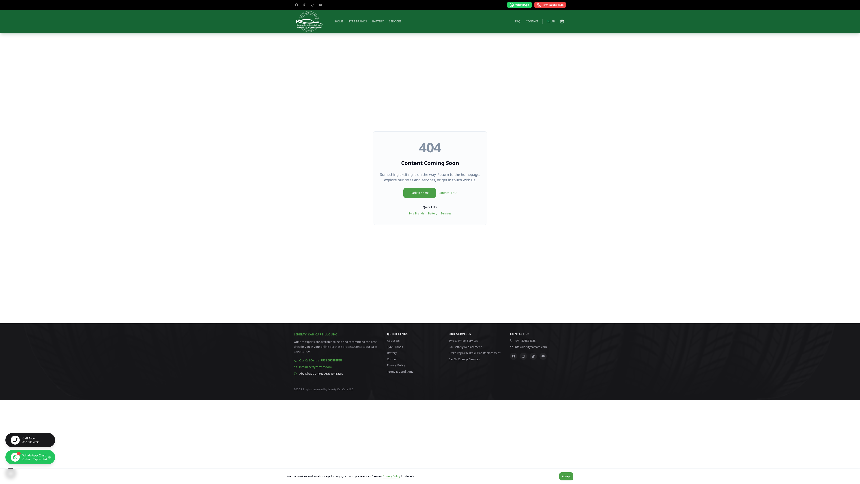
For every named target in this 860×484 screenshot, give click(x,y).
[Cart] (562, 21)
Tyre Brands (358, 21)
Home (339, 21)
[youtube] (320, 5)
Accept (566, 476)
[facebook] (296, 5)
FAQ (517, 21)
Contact (532, 21)
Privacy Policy (391, 476)
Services (395, 21)
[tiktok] (312, 5)
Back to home (420, 193)
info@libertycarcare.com (315, 367)
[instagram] (304, 5)
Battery (378, 21)
